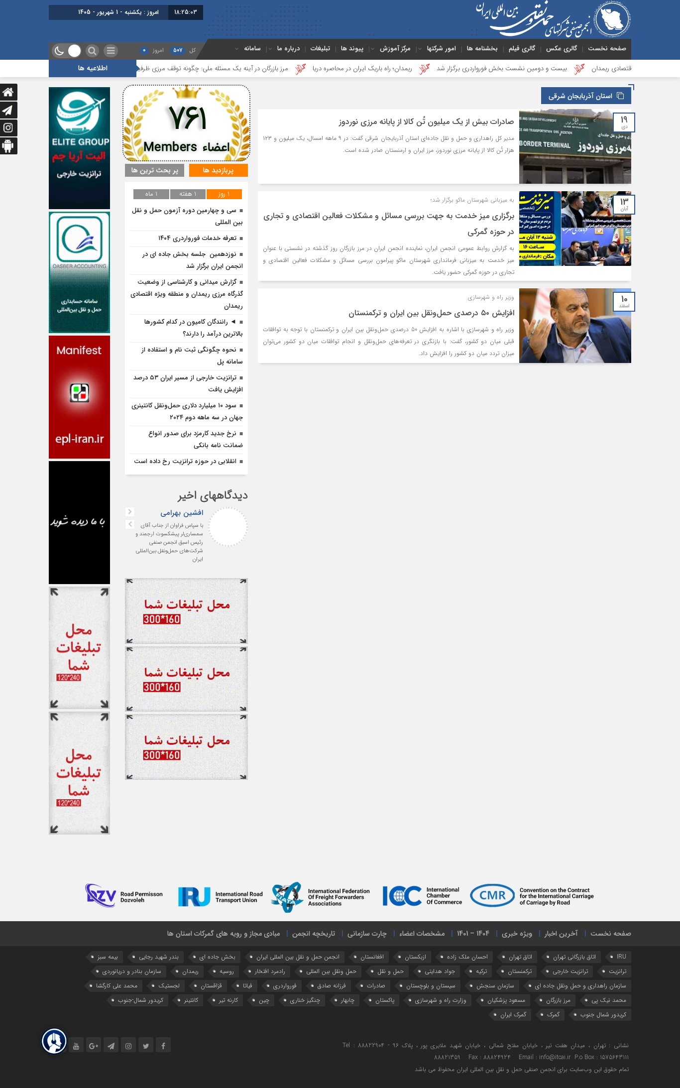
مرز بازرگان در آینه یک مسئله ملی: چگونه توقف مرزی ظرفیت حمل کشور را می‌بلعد (245, 68)
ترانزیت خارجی (570, 971)
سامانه (252, 48)
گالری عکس (561, 48)
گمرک (553, 1014)
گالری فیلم (522, 48)
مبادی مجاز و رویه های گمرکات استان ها (223, 933)
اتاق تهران (520, 957)
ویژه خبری (517, 933)
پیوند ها (352, 48)
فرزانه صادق (332, 985)
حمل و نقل (390, 971)
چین (264, 1000)
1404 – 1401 (473, 933)
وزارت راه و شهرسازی (440, 1000)
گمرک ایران (513, 1014)
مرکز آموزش (395, 48)
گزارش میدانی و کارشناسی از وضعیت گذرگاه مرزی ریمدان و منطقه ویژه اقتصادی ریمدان (186, 294)
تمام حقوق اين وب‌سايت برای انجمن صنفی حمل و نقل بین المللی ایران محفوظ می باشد (522, 1069)
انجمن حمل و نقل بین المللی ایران (298, 957)
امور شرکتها (441, 48)
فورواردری (285, 985)
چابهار (347, 1000)
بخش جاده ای (217, 957)
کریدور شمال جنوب (603, 1014)
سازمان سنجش (495, 985)
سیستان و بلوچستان (430, 985)
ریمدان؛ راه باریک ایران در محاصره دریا (425, 68)
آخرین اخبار (561, 933)
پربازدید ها (218, 170)
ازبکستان (415, 957)
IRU (621, 957)
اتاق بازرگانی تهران (574, 957)
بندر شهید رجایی (159, 957)
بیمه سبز (108, 957)
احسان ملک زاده (467, 957)
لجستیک (169, 985)
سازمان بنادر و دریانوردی (132, 971)
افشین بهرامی (181, 513)
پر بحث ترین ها (154, 170)
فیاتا (247, 985)
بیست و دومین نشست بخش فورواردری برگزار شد (564, 68)
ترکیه (481, 971)
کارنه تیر (228, 1000)
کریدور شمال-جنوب (140, 1000)
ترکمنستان (520, 971)
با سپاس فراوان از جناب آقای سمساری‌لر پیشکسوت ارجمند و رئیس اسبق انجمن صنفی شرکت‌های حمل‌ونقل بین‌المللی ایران (169, 542)
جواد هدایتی (440, 971)
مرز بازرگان (558, 1000)
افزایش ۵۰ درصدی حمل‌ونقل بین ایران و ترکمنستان (431, 313)
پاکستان (384, 1000)
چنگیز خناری (305, 1000)
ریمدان (190, 971)
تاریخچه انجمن (313, 933)
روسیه (227, 971)
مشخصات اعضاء (422, 933)
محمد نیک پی (608, 1000)
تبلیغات (320, 48)
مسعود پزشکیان (506, 1000)
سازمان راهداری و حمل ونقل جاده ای (580, 985)
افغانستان (372, 957)
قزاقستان (211, 985)
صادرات (376, 985)
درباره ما (288, 48)
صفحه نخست (607, 48)
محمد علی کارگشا (116, 985)
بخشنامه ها (482, 48)
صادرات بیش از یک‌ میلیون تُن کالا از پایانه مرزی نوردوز (426, 122)
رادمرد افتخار (270, 971)
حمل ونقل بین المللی (331, 971)
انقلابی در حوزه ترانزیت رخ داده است (185, 461)
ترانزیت (617, 971)
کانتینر (191, 1000)
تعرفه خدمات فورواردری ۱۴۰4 (197, 238)
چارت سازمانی (367, 933)
